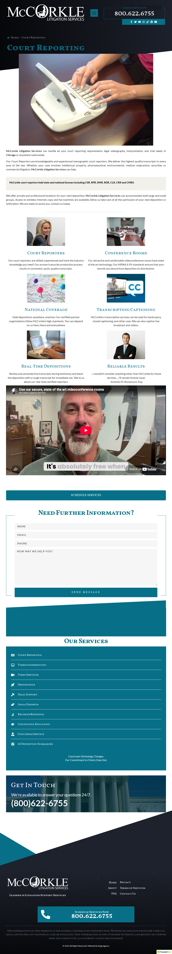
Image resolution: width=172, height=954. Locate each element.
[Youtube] (140, 22)
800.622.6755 (134, 13)
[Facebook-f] (132, 22)
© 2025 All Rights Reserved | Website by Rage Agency (86, 946)
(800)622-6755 (39, 803)
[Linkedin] (152, 22)
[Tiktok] (148, 22)
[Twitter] (136, 22)
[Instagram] (144, 22)
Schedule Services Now (92, 912)
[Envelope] (156, 22)
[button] (94, 13)
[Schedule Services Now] (45, 914)
